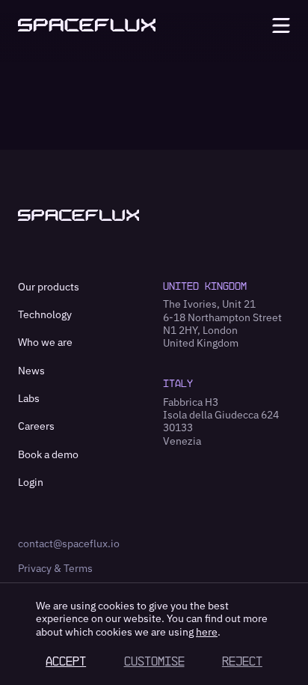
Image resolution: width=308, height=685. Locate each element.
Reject (242, 661)
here (207, 632)
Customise (154, 661)
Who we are (45, 342)
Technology (45, 314)
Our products (48, 286)
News (31, 370)
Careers (36, 426)
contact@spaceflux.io (69, 543)
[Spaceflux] (86, 25)
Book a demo (48, 454)
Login (30, 482)
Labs (29, 398)
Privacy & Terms (55, 568)
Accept (66, 661)
